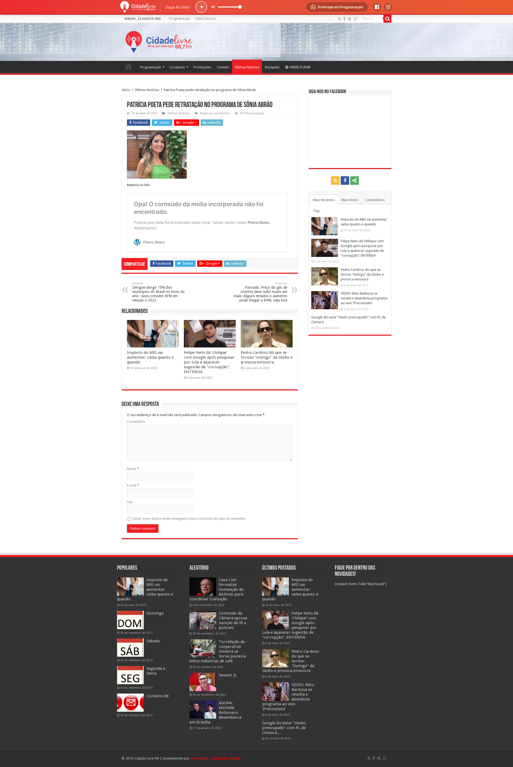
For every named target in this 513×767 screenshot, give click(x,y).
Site (130, 502)
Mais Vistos (349, 200)
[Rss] (340, 19)
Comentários (375, 200)
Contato (223, 67)
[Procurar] (387, 19)
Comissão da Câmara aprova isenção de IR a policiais (233, 620)
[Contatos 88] (130, 703)
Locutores (177, 67)
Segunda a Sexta (155, 671)
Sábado (153, 641)
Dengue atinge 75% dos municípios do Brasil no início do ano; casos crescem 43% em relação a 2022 (158, 292)
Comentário (136, 422)
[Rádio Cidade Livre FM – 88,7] (159, 40)
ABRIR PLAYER (300, 67)
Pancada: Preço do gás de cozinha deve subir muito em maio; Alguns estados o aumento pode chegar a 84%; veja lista (260, 292)
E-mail (133, 485)
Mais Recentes (324, 200)
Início (126, 90)
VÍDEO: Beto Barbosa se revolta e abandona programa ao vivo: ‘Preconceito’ (364, 298)
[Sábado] (130, 648)
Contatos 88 (157, 696)
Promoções (202, 67)
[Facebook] (344, 19)
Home (128, 66)
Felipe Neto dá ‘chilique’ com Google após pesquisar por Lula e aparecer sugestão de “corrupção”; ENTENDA (209, 362)
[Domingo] (130, 620)
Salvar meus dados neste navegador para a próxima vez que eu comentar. (189, 518)
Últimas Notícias (247, 67)
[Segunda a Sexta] (130, 675)
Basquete (272, 67)
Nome (133, 469)
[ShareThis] (349, 19)
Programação (179, 19)
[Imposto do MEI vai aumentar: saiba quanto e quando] (130, 586)
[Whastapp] (355, 19)
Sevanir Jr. (228, 675)
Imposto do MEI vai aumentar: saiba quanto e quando (150, 357)
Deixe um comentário (215, 113)
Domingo (155, 613)
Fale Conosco (205, 19)
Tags (316, 211)
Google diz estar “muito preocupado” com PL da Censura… (284, 728)
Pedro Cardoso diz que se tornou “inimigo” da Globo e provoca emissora (267, 357)
